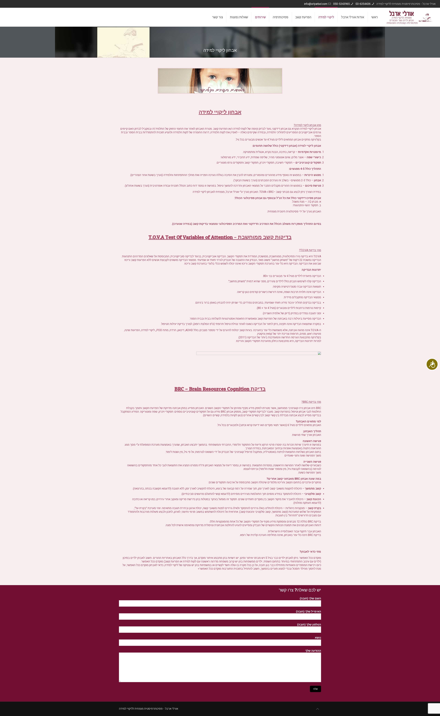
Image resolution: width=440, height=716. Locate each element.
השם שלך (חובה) (310, 598)
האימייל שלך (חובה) (308, 611)
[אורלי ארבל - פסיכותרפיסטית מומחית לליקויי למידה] (409, 17)
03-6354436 (363, 4)
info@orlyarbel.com (315, 4)
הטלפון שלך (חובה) (309, 624)
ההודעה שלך (313, 650)
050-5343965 (341, 4)
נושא (318, 637)
